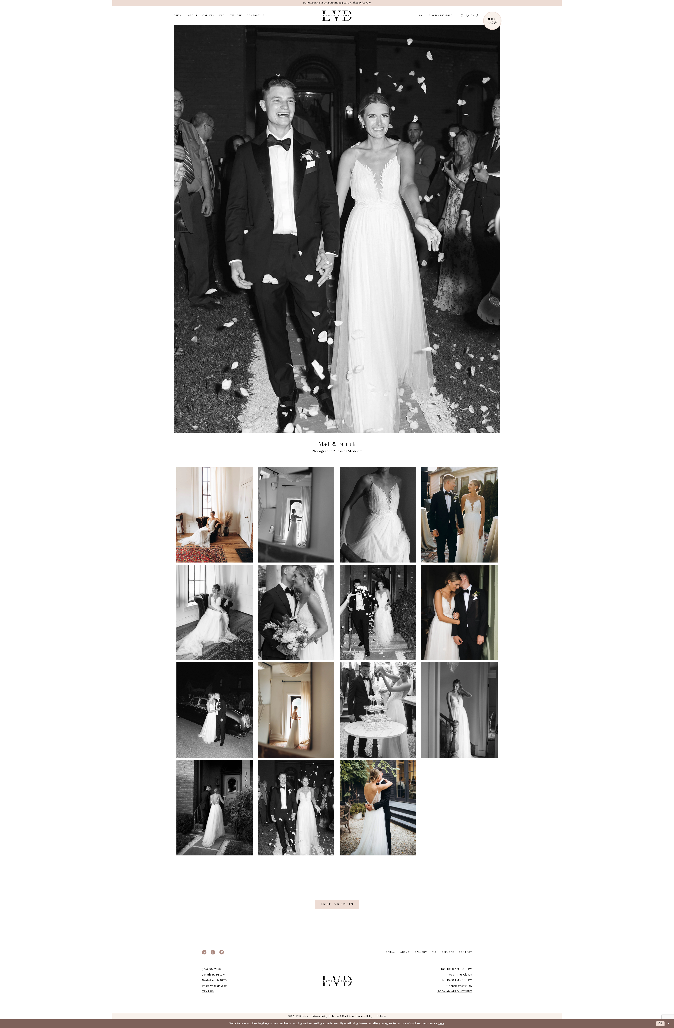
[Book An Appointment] (500, 15)
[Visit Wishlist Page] (467, 15)
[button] (472, 15)
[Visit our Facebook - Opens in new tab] (213, 952)
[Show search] (462, 15)
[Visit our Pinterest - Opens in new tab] (221, 952)
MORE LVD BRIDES (337, 904)
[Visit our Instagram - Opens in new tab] (204, 952)
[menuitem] (439, 15)
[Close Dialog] (668, 1024)
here (441, 1023)
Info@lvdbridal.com (214, 986)
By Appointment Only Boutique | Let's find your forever (337, 3)
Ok (660, 1023)
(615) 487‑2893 (211, 969)
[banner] (337, 15)
